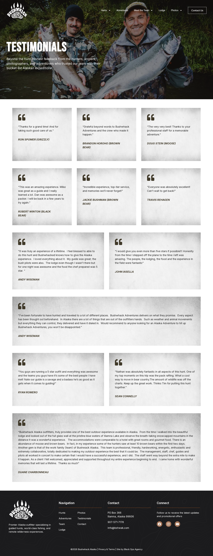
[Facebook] (159, 524)
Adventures (122, 10)
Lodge (162, 10)
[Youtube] (177, 524)
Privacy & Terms (106, 549)
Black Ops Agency (133, 549)
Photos (174, 10)
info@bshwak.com (118, 527)
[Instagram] (168, 524)
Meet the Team (141, 10)
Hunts (104, 10)
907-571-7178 (116, 522)
